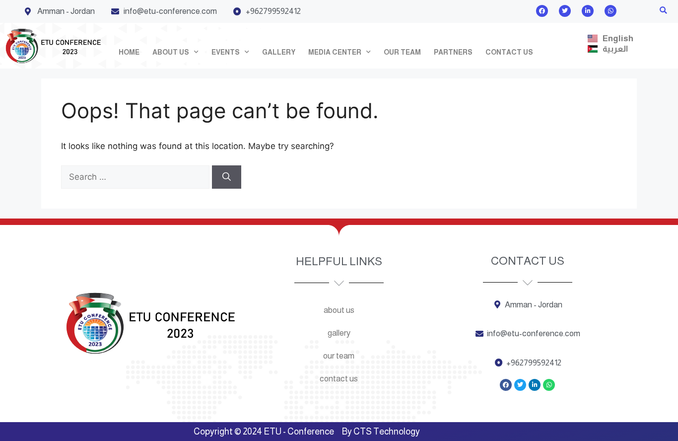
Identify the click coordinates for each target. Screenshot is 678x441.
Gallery (278, 52)
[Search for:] (136, 177)
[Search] (226, 177)
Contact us (509, 52)
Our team (402, 52)
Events (225, 52)
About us (170, 52)
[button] (663, 10)
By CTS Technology (381, 432)
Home (129, 52)
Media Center (334, 52)
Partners (453, 52)
